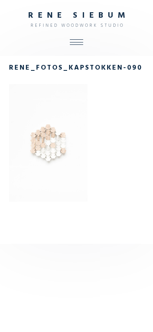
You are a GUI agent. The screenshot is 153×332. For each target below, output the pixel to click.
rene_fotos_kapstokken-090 (75, 68)
